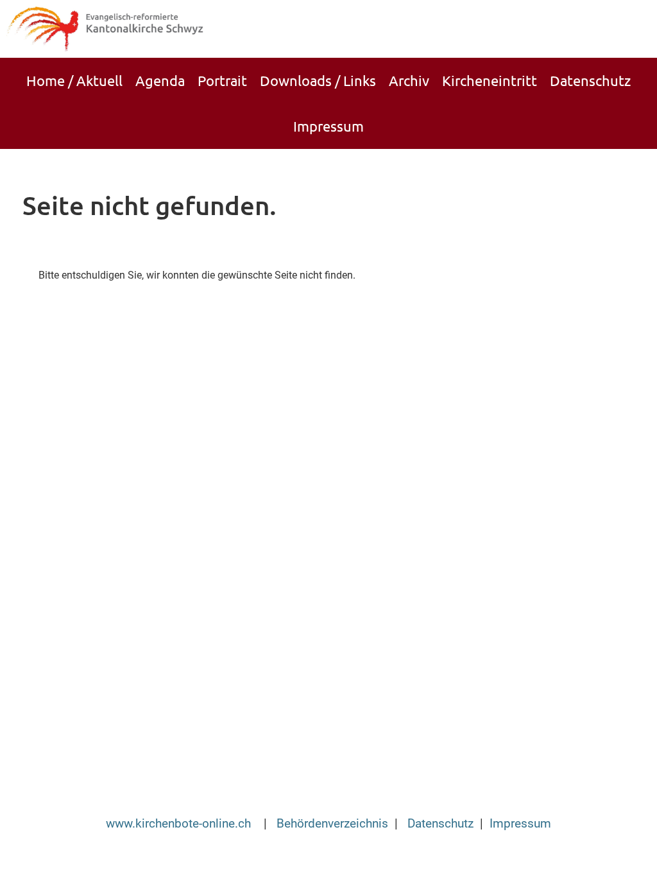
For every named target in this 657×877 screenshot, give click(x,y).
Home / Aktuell (74, 80)
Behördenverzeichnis (332, 824)
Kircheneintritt (489, 80)
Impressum (328, 125)
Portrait (222, 80)
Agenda (160, 80)
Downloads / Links (318, 80)
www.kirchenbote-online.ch (180, 824)
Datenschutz (590, 80)
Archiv (409, 80)
